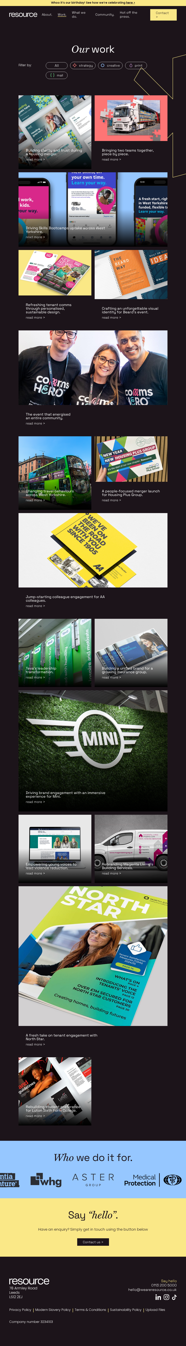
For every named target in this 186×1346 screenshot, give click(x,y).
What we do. (79, 15)
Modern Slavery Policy (53, 1310)
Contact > (162, 15)
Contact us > (93, 1242)
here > (130, 3)
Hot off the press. (128, 15)
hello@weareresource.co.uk (152, 1289)
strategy (86, 65)
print (138, 65)
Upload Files (155, 1310)
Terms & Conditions (90, 1310)
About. (47, 15)
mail (60, 75)
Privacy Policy (20, 1310)
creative (113, 65)
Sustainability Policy (125, 1310)
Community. (104, 15)
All (57, 65)
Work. (62, 15)
